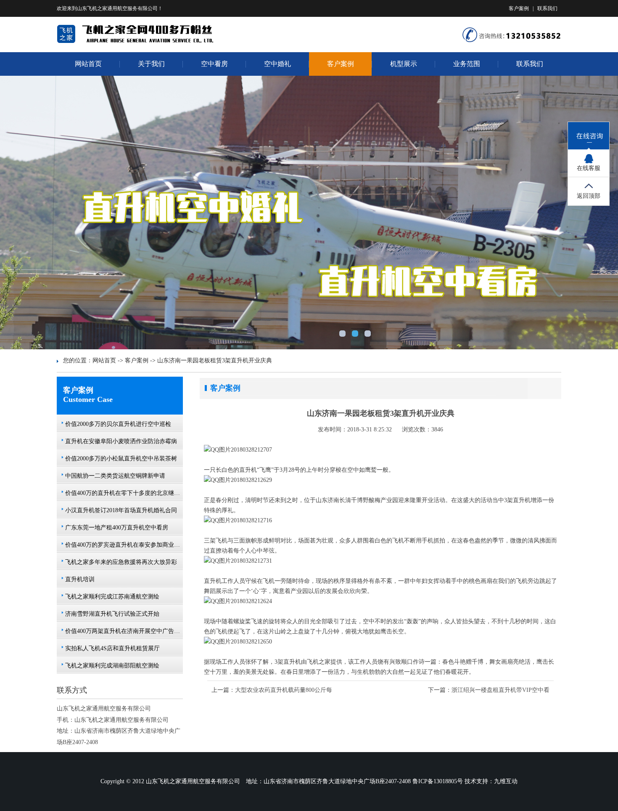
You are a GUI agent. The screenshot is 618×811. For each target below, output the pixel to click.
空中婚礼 (277, 63)
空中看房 (214, 63)
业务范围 (466, 63)
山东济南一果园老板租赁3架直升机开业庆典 (214, 360)
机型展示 (403, 63)
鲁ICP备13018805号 (437, 781)
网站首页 (88, 63)
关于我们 (151, 63)
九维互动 (506, 781)
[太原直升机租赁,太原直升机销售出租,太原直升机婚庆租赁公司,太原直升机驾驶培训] (145, 42)
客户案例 (519, 8)
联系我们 (547, 8)
